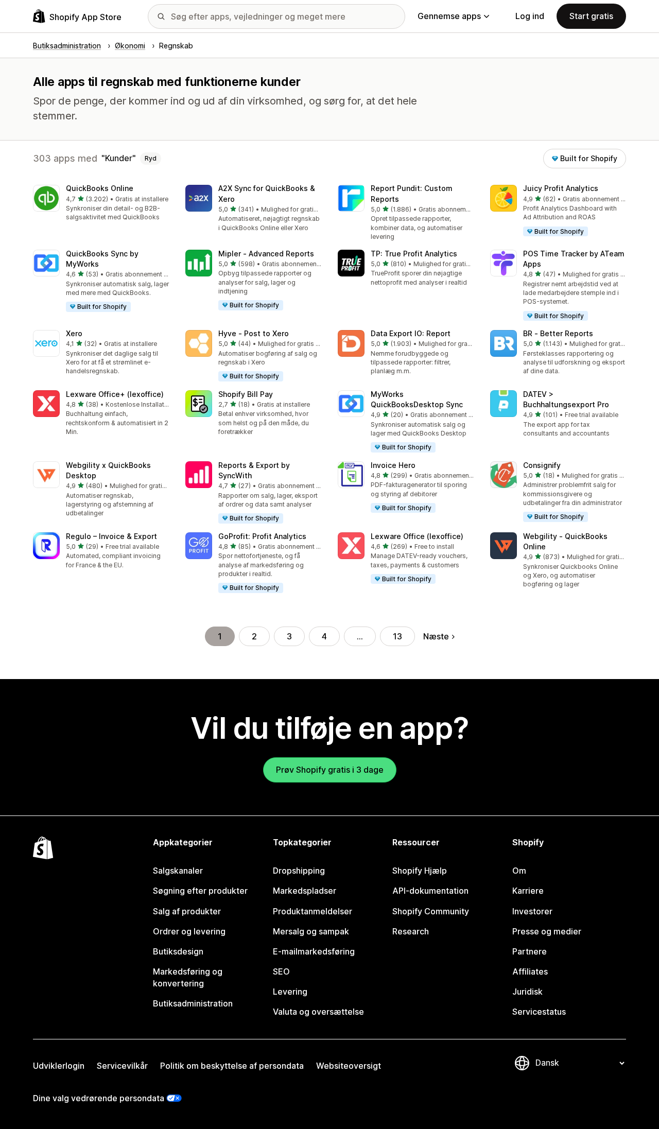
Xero (74, 333)
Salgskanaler (178, 870)
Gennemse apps (449, 16)
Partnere (529, 951)
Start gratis (591, 16)
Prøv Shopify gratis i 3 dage (330, 770)
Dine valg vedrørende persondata (98, 1098)
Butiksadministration (193, 1003)
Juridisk (527, 991)
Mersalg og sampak (311, 931)
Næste (436, 636)
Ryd (151, 158)
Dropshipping (299, 870)
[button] (101, 203)
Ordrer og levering (189, 931)
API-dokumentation (430, 890)
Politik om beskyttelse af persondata (232, 1066)
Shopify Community (430, 911)
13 (397, 636)
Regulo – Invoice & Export (111, 536)
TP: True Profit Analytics (414, 253)
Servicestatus (539, 1011)
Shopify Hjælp (419, 870)
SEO (281, 971)
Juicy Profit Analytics (560, 188)
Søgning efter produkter (200, 890)
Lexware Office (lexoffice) (417, 536)
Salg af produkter (187, 911)
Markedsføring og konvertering (187, 977)
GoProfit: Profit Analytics (262, 536)
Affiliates (530, 971)
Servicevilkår (122, 1066)
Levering (290, 991)
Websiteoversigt (348, 1066)
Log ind (529, 16)
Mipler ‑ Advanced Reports (266, 253)
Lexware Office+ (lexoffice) (115, 394)
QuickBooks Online (99, 188)
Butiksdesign (178, 951)
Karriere (528, 890)
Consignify (542, 465)
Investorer (532, 911)
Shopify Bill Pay (245, 394)
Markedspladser (304, 890)
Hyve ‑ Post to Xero (253, 333)
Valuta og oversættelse (318, 1011)
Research (410, 931)
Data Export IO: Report (410, 333)
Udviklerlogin (58, 1066)
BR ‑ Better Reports (558, 333)
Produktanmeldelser (312, 911)
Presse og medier (546, 931)
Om (519, 870)
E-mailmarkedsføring (314, 951)
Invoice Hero (393, 465)
